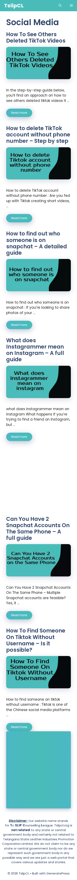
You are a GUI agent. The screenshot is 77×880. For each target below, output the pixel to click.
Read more (19, 113)
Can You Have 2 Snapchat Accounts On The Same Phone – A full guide (38, 528)
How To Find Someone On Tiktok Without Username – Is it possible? (35, 640)
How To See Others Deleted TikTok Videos (36, 37)
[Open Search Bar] (60, 5)
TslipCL (14, 5)
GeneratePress (58, 873)
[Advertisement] (41, 481)
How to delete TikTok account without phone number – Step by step (38, 134)
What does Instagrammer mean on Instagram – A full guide (35, 350)
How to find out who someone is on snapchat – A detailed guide (36, 243)
